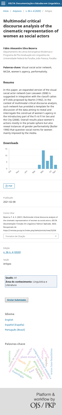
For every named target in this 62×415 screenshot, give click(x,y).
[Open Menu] (3, 3)
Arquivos (17, 10)
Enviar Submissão (16, 299)
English (9, 319)
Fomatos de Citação (15, 236)
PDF (10, 185)
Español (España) (14, 324)
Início (6, 10)
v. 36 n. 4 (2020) (33, 10)
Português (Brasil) (15, 329)
